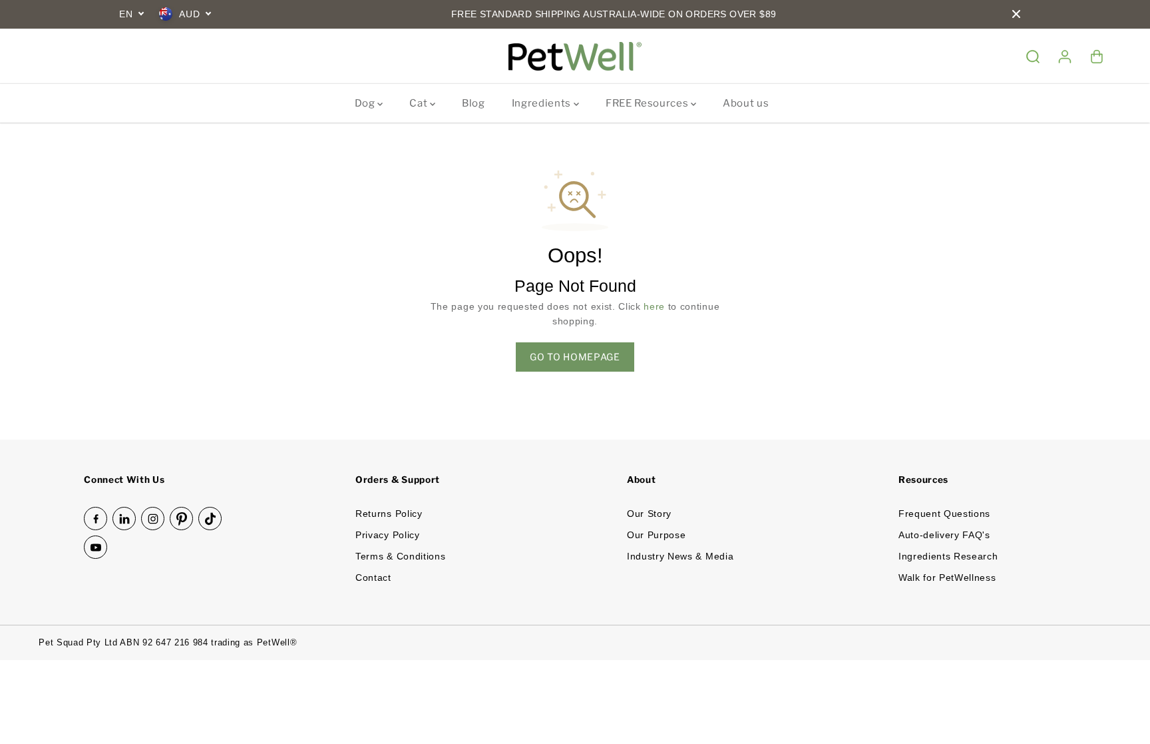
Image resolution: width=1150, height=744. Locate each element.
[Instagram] (152, 518)
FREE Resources (648, 103)
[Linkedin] (124, 518)
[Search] (1033, 56)
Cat (419, 103)
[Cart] (1096, 56)
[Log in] (1064, 56)
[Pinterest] (181, 518)
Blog (473, 103)
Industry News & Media (680, 556)
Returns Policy (389, 514)
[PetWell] (575, 56)
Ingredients (543, 103)
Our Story (649, 514)
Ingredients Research (948, 556)
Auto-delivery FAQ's (944, 535)
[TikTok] (210, 518)
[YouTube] (95, 547)
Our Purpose (656, 535)
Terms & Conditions (400, 556)
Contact (373, 578)
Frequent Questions (944, 514)
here (654, 307)
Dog (366, 103)
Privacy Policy (387, 535)
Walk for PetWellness (947, 578)
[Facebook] (95, 518)
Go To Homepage (575, 356)
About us (746, 103)
